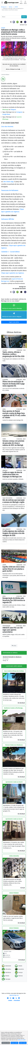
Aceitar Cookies (23, 1042)
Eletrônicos (8, 972)
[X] (16, 998)
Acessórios (21, 969)
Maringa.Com (4, 6)
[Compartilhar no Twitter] (21, 22)
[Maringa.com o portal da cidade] (12, 2)
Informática (8, 969)
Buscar (24, 16)
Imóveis (20, 966)
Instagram (19, 112)
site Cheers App (8, 182)
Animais (7, 976)
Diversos (20, 976)
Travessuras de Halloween (9, 190)
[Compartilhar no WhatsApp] (17, 22)
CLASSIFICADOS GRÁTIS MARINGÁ (14, 666)
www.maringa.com (14, 995)
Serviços (20, 972)
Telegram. (13, 109)
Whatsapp (5, 109)
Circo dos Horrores (7, 127)
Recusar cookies (14, 1042)
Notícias (10, 6)
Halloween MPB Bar (7, 219)
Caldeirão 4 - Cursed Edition (10, 252)
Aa (3, 79)
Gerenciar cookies (5, 1042)
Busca (21, 3)
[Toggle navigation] (2, 2)
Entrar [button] (25, 3)
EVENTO (16, 6)
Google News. (6, 114)
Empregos (7, 979)
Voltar (14, 645)
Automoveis (8, 966)
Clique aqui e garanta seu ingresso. (12, 273)
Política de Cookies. (22, 1039)
